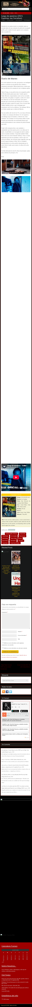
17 (3, 958)
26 (11, 959)
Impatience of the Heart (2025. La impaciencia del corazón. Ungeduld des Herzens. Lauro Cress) (16, 591)
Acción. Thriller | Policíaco (11, 533)
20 (15, 958)
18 (7, 958)
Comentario (5, 612)
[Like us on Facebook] (7, 691)
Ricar (3, 20)
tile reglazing (4, 750)
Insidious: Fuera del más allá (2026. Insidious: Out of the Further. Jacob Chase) (6, 569)
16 (27, 956)
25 (7, 959)
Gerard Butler (5, 536)
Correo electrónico (22, 635)
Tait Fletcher (13, 540)
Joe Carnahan (14, 536)
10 (3, 956)
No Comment (27, 20)
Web (19, 639)
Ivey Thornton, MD (6, 774)
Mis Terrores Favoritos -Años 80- (9, 985)
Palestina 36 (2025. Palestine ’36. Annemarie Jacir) (16, 568)
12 (11, 956)
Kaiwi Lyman (22, 536)
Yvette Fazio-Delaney (15, 543)
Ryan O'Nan (5, 540)
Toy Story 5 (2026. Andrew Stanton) (13, 759)
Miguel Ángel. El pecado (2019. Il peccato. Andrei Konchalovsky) (6, 666)
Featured (20, 20)
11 (7, 956)
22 (23, 958)
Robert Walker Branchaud (16, 538)
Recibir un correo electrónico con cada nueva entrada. (15, 648)
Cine (16, 13)
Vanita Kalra (5, 543)
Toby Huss (20, 540)
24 (3, 959)
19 (11, 958)
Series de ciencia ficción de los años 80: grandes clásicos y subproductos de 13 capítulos (15, 979)
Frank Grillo (22, 533)
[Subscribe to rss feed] (3, 691)
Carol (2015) (5, 991)
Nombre (20, 631)
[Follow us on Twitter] (10, 691)
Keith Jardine (5, 538)
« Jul (3, 962)
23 (27, 958)
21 (19, 958)
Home (11, 13)
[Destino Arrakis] (16, 4)
